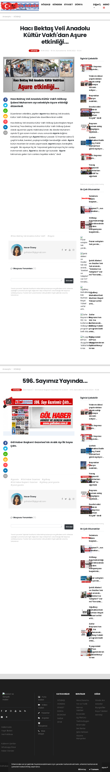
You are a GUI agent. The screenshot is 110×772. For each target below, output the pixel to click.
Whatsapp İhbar (8, 747)
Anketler (99, 704)
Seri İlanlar (80, 728)
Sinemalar (80, 724)
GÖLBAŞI (45, 4)
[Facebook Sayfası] (2, 711)
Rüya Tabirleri (101, 711)
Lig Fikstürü (81, 717)
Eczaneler (80, 714)
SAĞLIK (60, 718)
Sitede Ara (99, 700)
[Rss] (26, 711)
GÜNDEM (57, 4)
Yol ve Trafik (81, 704)
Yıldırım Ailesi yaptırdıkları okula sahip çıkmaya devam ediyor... (95, 83)
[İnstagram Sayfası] (12, 711)
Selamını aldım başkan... (93, 199)
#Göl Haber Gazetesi (30, 479)
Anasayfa (7, 16)
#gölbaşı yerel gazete (49, 482)
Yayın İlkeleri (6, 730)
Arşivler (45, 718)
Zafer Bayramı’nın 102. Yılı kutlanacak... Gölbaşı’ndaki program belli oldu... (96, 323)
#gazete (15, 479)
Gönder (69, 280)
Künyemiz (42, 726)
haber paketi (6, 768)
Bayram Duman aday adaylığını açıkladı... (95, 127)
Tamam (95, 769)
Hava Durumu (82, 700)
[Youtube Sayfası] (17, 711)
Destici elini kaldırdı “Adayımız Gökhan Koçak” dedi (95, 112)
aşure (42, 113)
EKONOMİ (61, 714)
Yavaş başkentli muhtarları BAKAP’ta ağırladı (94, 171)
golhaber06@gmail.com (35, 252)
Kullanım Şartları (8, 743)
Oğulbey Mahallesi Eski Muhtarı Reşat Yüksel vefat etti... (96, 298)
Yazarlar (45, 713)
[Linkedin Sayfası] (21, 711)
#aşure (50, 236)
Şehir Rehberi (82, 732)
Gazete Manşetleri (81, 737)
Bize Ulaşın (41, 732)
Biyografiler (100, 707)
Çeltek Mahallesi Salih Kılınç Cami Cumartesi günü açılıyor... (96, 143)
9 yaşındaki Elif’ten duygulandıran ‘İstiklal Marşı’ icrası (96, 343)
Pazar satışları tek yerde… (96, 243)
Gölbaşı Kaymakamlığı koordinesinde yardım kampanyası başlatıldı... (96, 225)
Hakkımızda (6, 727)
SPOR (59, 722)
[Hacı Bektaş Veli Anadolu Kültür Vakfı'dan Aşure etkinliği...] (38, 74)
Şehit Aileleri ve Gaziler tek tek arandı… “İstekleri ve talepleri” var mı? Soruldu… (96, 267)
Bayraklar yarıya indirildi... (94, 98)
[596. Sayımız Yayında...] (38, 415)
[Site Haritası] (3, 717)
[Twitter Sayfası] (7, 711)
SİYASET (68, 4)
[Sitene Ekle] (8, 717)
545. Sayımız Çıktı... (95, 157)
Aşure (36, 136)
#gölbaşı (46, 479)
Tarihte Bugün (82, 721)
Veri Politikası (7, 734)
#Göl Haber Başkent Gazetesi (24, 482)
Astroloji (98, 714)
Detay (83, 769)
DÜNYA (79, 4)
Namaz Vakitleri (79, 709)
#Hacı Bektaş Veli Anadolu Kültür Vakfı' (28, 236)
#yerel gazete (17, 485)
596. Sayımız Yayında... (95, 68)
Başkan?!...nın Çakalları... (96, 210)
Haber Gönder (7, 750)
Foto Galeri (42, 698)
